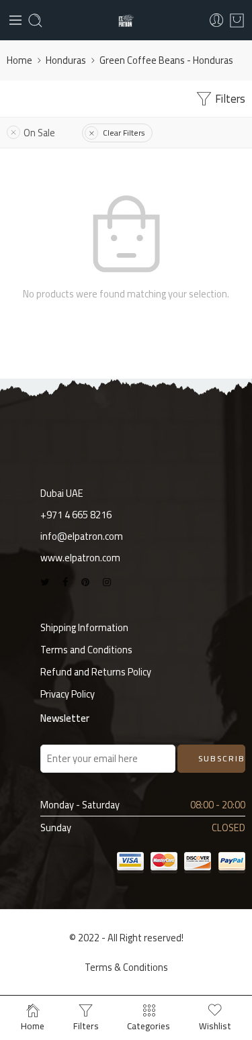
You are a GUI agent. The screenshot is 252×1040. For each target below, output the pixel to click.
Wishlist (215, 1024)
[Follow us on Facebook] (65, 581)
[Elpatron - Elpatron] (126, 20)
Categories (148, 1024)
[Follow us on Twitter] (44, 581)
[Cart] (236, 20)
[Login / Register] (216, 20)
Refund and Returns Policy (95, 672)
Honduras (66, 60)
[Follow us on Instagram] (107, 581)
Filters (228, 98)
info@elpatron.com (81, 536)
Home (19, 60)
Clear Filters (124, 132)
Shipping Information (84, 627)
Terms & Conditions (126, 967)
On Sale (39, 133)
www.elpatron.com (80, 558)
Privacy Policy (67, 694)
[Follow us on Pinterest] (85, 581)
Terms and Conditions (86, 650)
